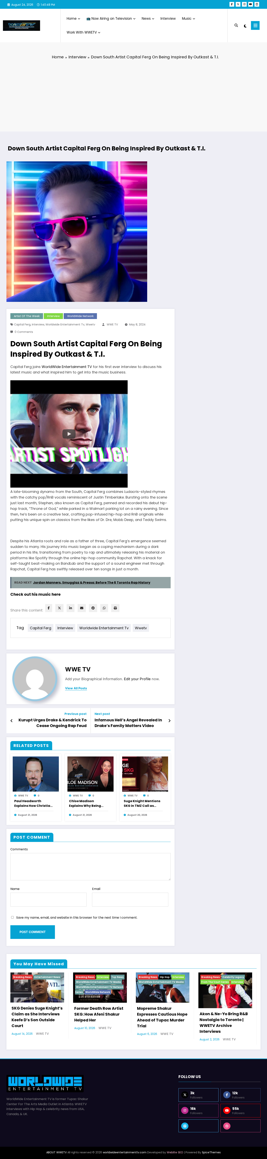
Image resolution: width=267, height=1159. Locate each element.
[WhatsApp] (104, 608)
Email (96, 889)
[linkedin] (70, 608)
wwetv (90, 324)
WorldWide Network (80, 316)
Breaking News (22, 977)
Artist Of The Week (27, 316)
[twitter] (59, 608)
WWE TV (112, 324)
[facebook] (48, 608)
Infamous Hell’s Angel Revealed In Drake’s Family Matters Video (128, 722)
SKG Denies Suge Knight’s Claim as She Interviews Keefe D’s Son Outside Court (37, 1016)
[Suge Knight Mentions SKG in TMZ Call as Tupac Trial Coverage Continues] (145, 773)
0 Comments (24, 332)
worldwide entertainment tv (65, 324)
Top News (117, 977)
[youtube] (250, 4)
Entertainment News (47, 977)
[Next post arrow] (169, 721)
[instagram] (244, 4)
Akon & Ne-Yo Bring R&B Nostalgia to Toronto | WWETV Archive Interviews (224, 1022)
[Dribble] (240, 1125)
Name (15, 889)
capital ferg (22, 324)
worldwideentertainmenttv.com (124, 1152)
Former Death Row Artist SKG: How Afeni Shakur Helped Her (98, 1014)
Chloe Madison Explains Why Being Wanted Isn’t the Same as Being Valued (88, 804)
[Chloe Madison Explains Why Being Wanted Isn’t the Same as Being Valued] (90, 773)
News (146, 18)
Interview (168, 18)
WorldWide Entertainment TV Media (98, 982)
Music (187, 18)
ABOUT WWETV (56, 1152)
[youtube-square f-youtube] (256, 4)
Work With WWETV (82, 32)
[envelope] (82, 608)
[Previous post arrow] (11, 721)
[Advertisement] (133, 92)
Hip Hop (165, 977)
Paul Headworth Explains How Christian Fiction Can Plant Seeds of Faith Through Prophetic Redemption (33, 804)
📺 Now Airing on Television (109, 18)
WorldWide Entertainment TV (67, 366)
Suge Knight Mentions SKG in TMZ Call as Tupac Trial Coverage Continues (142, 804)
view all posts (76, 688)
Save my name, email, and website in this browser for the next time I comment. (76, 917)
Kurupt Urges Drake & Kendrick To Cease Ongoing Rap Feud (53, 722)
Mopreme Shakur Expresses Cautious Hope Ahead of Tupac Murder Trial (162, 1017)
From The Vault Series (215, 982)
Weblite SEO (175, 1152)
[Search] (236, 25)
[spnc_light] (245, 25)
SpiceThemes (211, 1152)
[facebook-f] (231, 4)
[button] (69, 434)
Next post (102, 714)
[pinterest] (93, 608)
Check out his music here (35, 594)
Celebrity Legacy (233, 977)
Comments (19, 849)
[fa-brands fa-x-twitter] (238, 4)
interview (38, 324)
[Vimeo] (198, 1125)
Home (72, 18)
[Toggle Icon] (255, 25)
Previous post (76, 714)
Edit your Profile (137, 679)
